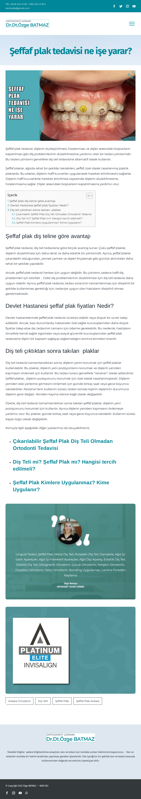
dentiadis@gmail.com (18, 8)
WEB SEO (44, 786)
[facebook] (114, 6)
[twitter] (120, 6)
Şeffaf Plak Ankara (87, 701)
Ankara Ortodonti (19, 701)
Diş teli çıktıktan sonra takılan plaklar (35, 210)
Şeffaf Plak (62, 701)
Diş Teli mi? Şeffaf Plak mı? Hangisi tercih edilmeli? (49, 218)
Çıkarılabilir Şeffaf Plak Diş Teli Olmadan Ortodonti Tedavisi (54, 214)
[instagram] (127, 6)
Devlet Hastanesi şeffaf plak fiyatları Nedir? (39, 205)
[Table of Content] (89, 196)
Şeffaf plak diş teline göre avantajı (32, 201)
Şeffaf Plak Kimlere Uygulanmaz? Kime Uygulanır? (49, 222)
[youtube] (134, 6)
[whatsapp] (26, 792)
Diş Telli (43, 701)
